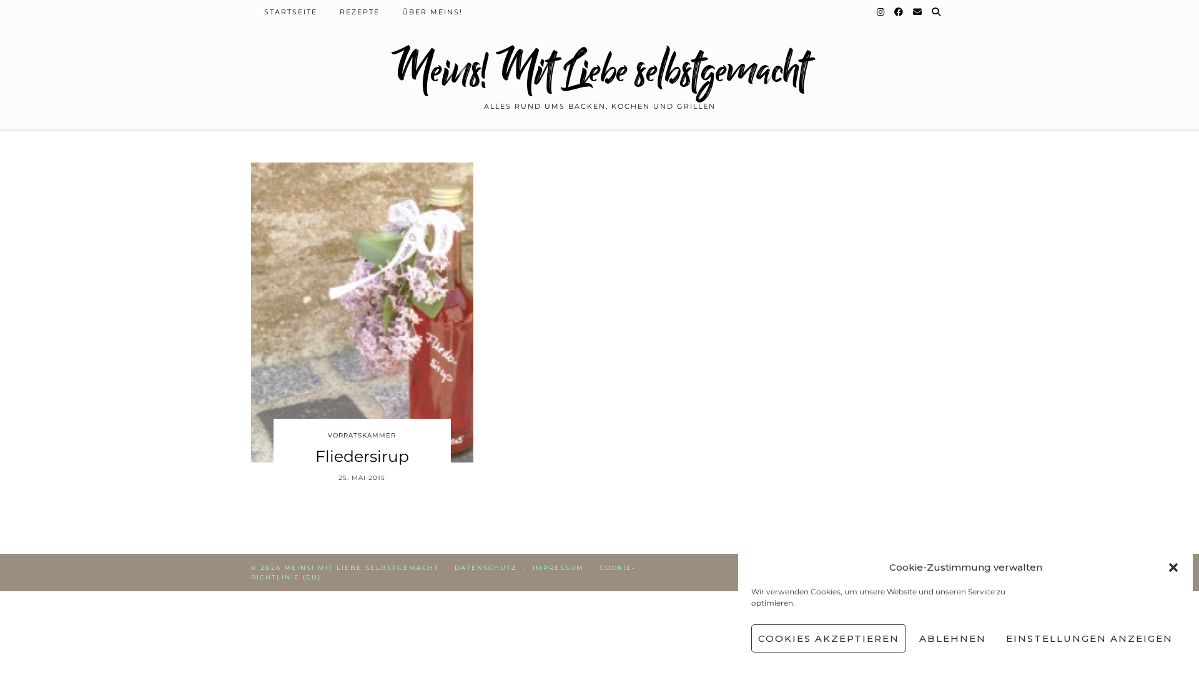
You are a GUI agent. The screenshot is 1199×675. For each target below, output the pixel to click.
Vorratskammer (362, 435)
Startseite (290, 12)
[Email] (918, 12)
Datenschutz (486, 568)
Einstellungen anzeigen (1089, 638)
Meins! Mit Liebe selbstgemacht (599, 70)
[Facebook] (899, 12)
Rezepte (360, 12)
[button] (1173, 567)
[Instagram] (881, 12)
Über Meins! (432, 12)
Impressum (558, 568)
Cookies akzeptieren (828, 638)
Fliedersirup (362, 456)
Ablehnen (952, 638)
